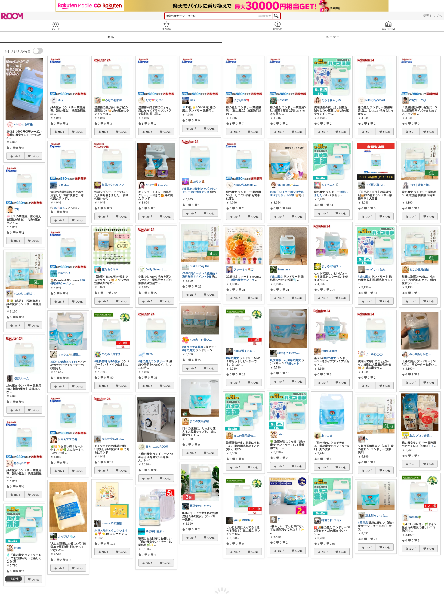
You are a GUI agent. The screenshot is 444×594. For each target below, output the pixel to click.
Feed (55, 25)
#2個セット (292, 363)
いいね (35, 156)
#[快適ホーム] (278, 360)
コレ (16, 156)
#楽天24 (187, 188)
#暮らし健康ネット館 (63, 361)
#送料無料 (100, 361)
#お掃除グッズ (200, 192)
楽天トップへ (432, 16)
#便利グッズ (201, 188)
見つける (166, 25)
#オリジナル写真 (192, 347)
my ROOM (388, 25)
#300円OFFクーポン (67, 282)
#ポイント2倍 (202, 276)
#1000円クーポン (193, 273)
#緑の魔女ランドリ (242, 280)
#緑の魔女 (114, 361)
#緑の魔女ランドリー (151, 361)
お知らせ (277, 25)
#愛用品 (210, 273)
